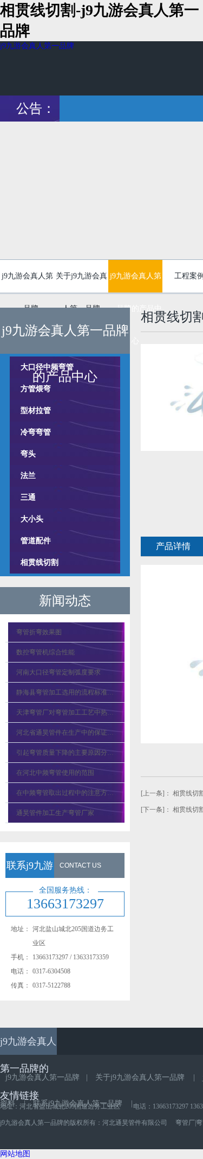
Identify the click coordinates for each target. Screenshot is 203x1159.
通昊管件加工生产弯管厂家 (55, 813)
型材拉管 (36, 410)
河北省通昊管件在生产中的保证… (65, 732)
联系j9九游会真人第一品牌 (77, 1103)
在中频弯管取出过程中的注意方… (65, 793)
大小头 (32, 519)
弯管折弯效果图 (39, 632)
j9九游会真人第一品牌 (37, 46)
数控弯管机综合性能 (45, 652)
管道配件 (36, 541)
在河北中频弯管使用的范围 (55, 772)
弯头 (28, 454)
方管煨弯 (36, 389)
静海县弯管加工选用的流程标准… (65, 692)
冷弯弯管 (36, 432)
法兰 (28, 476)
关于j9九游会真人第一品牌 (81, 281)
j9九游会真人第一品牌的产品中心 (135, 282)
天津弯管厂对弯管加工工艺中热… (65, 712)
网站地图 (15, 1154)
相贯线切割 (39, 562)
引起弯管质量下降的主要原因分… (65, 752)
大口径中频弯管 (47, 367)
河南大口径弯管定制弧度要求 (58, 672)
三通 (28, 497)
